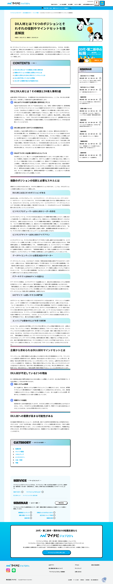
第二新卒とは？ (17, 495)
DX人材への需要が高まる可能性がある (26, 81)
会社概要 (70, 579)
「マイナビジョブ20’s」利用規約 (57, 571)
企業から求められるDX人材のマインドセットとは (29, 75)
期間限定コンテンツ (23, 512)
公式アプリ (51, 565)
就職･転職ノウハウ (24, 515)
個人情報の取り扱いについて (56, 568)
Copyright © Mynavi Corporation (25, 579)
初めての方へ (17, 492)
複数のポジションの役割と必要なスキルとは (28, 72)
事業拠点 (82, 579)
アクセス (77, 565)
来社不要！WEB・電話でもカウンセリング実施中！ (56, 8)
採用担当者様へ (90, 1)
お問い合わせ (78, 571)
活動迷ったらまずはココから (45, 512)
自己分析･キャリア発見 (46, 515)
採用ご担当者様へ (95, 565)
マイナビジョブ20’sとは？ (33, 492)
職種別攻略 (50, 518)
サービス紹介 (76, 579)
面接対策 (27, 518)
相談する (96, 60)
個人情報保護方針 (94, 579)
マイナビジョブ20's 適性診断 (30, 495)
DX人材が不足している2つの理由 (24, 78)
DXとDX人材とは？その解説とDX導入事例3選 (28, 70)
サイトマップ (78, 568)
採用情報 (87, 579)
